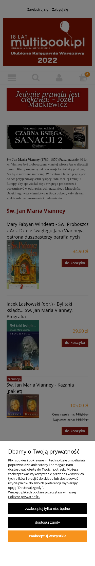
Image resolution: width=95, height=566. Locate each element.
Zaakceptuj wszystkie (47, 536)
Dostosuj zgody (47, 522)
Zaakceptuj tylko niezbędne (47, 508)
